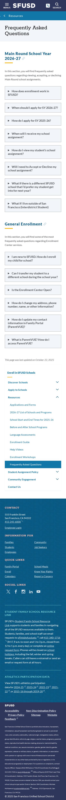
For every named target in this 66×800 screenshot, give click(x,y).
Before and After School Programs (28, 427)
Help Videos (16, 449)
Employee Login (13, 527)
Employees (10, 552)
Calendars (10, 576)
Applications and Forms (23, 404)
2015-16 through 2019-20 (28, 691)
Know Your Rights (43, 571)
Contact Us (14, 486)
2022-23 (44, 687)
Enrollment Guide (19, 442)
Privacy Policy (16, 714)
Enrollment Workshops (23, 456)
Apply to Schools (17, 389)
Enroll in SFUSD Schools (21, 372)
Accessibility (12, 710)
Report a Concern (43, 576)
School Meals (41, 566)
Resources (16, 16)
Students (9, 547)
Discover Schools (18, 382)
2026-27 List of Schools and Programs (31, 412)
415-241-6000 (13, 521)
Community (40, 542)
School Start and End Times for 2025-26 (32, 419)
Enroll (8, 571)
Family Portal (12, 566)
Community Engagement (22, 479)
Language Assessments (22, 434)
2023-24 (31, 687)
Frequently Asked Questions (25, 464)
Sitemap (36, 714)
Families (9, 542)
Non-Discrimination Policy (41, 710)
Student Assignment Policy (23, 471)
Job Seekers (40, 547)
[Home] (24, 6)
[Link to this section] (23, 59)
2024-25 (19, 687)
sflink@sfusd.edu (27, 637)
